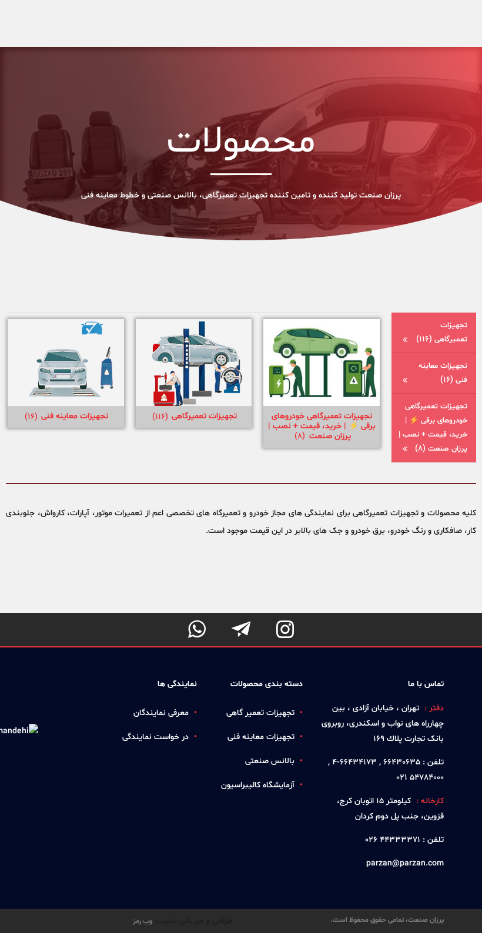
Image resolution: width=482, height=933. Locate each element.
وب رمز (142, 921)
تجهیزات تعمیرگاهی (441, 332)
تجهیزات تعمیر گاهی (260, 713)
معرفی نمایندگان (161, 713)
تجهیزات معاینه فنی (443, 373)
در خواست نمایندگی (155, 737)
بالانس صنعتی (269, 761)
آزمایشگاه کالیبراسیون (257, 785)
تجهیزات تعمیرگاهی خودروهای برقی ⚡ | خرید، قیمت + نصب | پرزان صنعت (433, 427)
